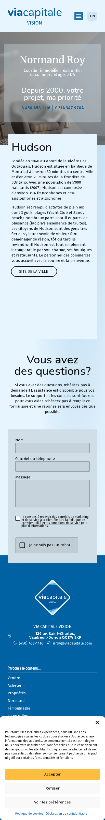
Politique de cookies (29, 813)
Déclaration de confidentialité (66, 813)
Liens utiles (18, 716)
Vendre (14, 678)
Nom (19, 440)
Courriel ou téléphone (35, 459)
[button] (97, 722)
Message (22, 477)
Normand (16, 700)
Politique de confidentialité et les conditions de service (53, 521)
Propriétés (17, 693)
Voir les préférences (52, 802)
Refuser (53, 788)
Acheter (14, 685)
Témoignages (19, 708)
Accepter (52, 774)
